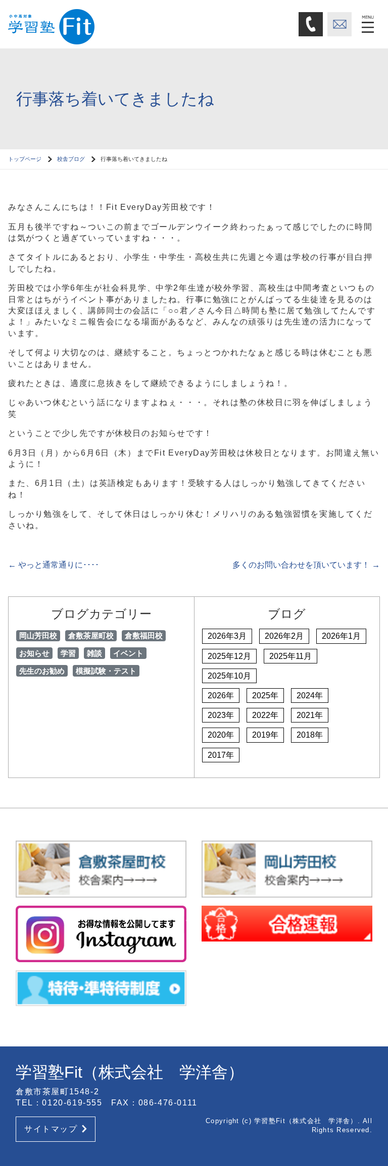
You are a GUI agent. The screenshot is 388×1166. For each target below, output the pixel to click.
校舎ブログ (71, 159)
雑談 (94, 653)
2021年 (310, 715)
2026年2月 (284, 636)
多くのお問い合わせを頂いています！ (306, 565)
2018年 (310, 735)
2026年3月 (227, 636)
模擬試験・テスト (106, 671)
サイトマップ (51, 1129)
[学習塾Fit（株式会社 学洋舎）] (94, 23)
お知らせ (34, 653)
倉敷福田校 (144, 635)
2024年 (310, 695)
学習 (68, 653)
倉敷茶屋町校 (91, 635)
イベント (128, 653)
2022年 (265, 715)
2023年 (221, 715)
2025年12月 (229, 656)
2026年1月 (341, 636)
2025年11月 (290, 656)
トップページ (24, 159)
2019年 (265, 735)
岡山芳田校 (38, 635)
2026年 (221, 695)
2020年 (221, 735)
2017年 (221, 755)
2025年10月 (229, 676)
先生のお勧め (42, 671)
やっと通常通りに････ (53, 565)
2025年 (265, 695)
